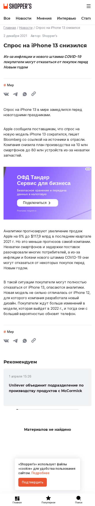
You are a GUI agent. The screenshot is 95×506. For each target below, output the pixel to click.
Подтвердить (32, 482)
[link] (47, 387)
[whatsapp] (24, 95)
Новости (25, 27)
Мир (10, 85)
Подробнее (39, 473)
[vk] (6, 95)
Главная (10, 27)
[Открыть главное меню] (89, 6)
